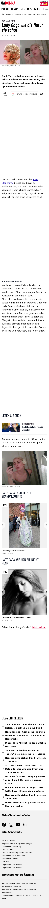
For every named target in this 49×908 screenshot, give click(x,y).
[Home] (3, 14)
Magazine (9, 14)
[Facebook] (4, 825)
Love (29, 8)
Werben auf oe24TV (10, 858)
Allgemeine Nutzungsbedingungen (17, 843)
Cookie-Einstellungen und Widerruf (17, 852)
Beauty (14, 8)
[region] (24, 529)
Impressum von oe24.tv (12, 867)
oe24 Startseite (8, 840)
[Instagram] (11, 825)
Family (37, 8)
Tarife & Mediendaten (11, 886)
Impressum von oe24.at (12, 864)
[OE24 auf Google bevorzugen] (41, 94)
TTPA (4, 898)
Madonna (18, 14)
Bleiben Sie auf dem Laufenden (16, 815)
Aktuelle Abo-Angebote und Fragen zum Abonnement (19, 891)
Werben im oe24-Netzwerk (13, 855)
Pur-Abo (5, 861)
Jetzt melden (39, 627)
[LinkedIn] (25, 825)
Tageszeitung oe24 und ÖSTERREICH (18, 874)
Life (23, 8)
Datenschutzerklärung (11, 846)
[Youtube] (18, 825)
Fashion (5, 8)
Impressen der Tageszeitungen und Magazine (21, 895)
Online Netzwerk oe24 (12, 831)
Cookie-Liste (7, 849)
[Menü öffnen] (46, 9)
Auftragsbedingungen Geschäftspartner (19, 883)
